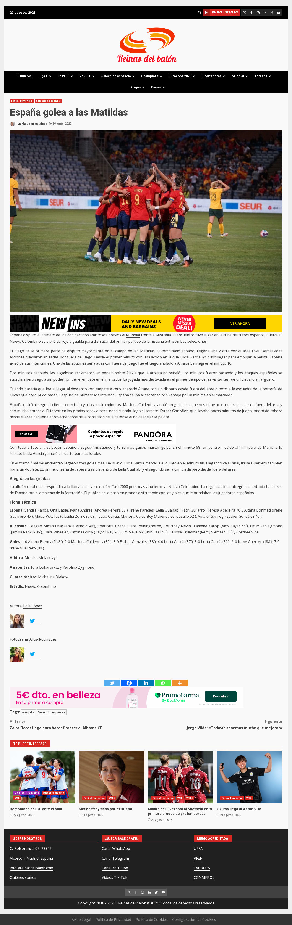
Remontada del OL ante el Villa (42, 777)
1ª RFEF (63, 76)
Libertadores (212, 76)
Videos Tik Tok (114, 877)
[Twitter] (112, 683)
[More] (180, 683)
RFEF (198, 858)
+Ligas (135, 87)
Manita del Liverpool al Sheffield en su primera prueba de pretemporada (180, 777)
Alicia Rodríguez (43, 639)
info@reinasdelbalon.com (31, 867)
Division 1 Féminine (27, 792)
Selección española (116, 76)
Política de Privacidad (113, 919)
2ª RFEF (85, 76)
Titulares (25, 76)
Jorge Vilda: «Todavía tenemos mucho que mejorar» (234, 724)
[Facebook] (129, 683)
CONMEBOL (204, 877)
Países (156, 87)
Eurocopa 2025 (180, 76)
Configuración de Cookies (194, 919)
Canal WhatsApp (116, 848)
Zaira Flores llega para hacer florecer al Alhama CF (56, 724)
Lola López (32, 605)
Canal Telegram (115, 858)
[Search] (199, 12)
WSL (17, 798)
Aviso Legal (81, 919)
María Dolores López (32, 123)
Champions (150, 76)
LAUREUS (202, 867)
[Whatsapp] (163, 683)
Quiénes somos (23, 877)
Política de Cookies (152, 919)
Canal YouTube (115, 867)
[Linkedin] (146, 683)
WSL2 (112, 798)
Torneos (260, 76)
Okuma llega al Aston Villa (249, 777)
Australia (28, 712)
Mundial (238, 76)
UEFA (198, 848)
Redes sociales (225, 12)
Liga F (43, 76)
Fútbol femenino (21, 100)
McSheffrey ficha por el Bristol (111, 777)
